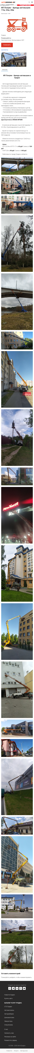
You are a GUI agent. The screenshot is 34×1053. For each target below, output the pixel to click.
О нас (6, 1029)
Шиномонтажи (9, 1017)
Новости (9, 1051)
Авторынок (24, 1051)
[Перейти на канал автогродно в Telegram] (13, 988)
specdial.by (4, 50)
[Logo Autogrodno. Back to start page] (8, 2)
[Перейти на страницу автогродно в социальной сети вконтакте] (17, 988)
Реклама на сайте (10, 1036)
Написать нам (9, 1033)
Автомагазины (9, 1010)
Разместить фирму (10, 1040)
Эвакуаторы (8, 1021)
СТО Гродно (8, 1006)
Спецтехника (8, 1025)
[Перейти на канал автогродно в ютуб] (24, 988)
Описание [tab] (4, 69)
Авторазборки (9, 1014)
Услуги (16, 1051)
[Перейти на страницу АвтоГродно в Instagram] (9, 988)
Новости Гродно (9, 995)
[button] (29, 2)
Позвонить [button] (7, 45)
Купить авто (8, 998)
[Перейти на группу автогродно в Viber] (20, 988)
